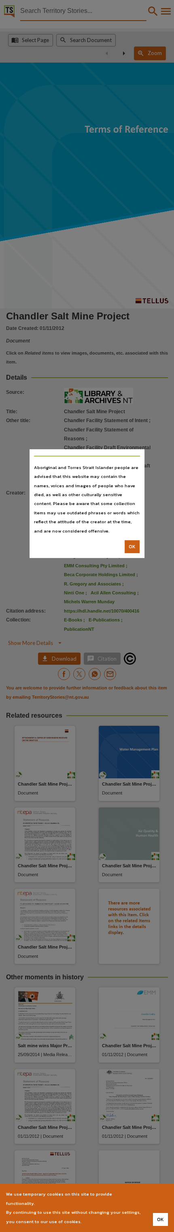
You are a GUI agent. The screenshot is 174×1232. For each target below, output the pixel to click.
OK (132, 546)
